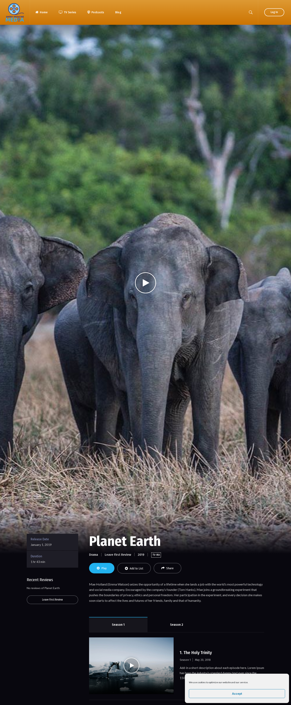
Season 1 (118, 625)
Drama (93, 555)
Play (104, 568)
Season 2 (176, 625)
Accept (237, 693)
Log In (274, 12)
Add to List (136, 568)
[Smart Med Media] (15, 12)
